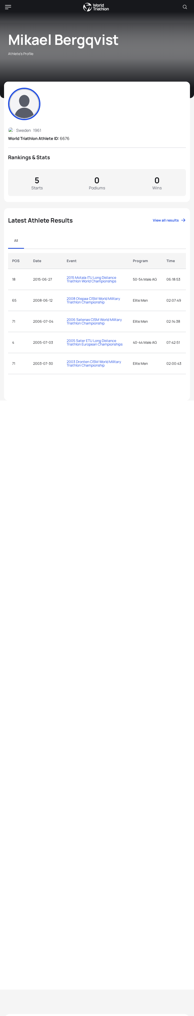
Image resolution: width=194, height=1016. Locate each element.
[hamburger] (8, 7)
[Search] (185, 7)
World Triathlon (96, 7)
